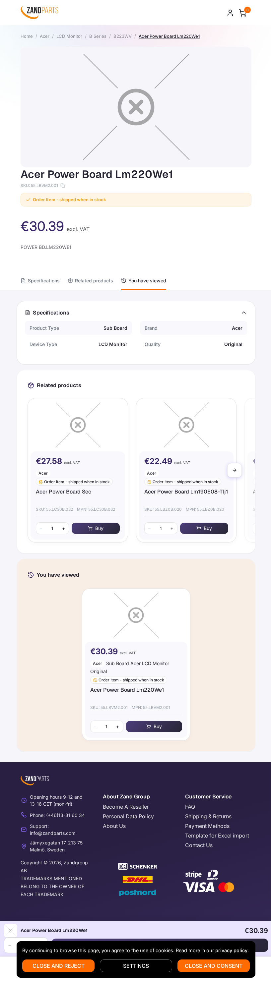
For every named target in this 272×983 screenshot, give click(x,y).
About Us (114, 826)
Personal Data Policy (128, 816)
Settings (136, 965)
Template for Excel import (217, 835)
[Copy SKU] (63, 186)
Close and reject (59, 965)
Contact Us (199, 845)
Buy (99, 528)
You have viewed (147, 280)
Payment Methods (207, 826)
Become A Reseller (126, 806)
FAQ (190, 806)
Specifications (44, 280)
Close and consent (213, 965)
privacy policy (231, 950)
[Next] (234, 470)
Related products (94, 280)
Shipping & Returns (208, 816)
